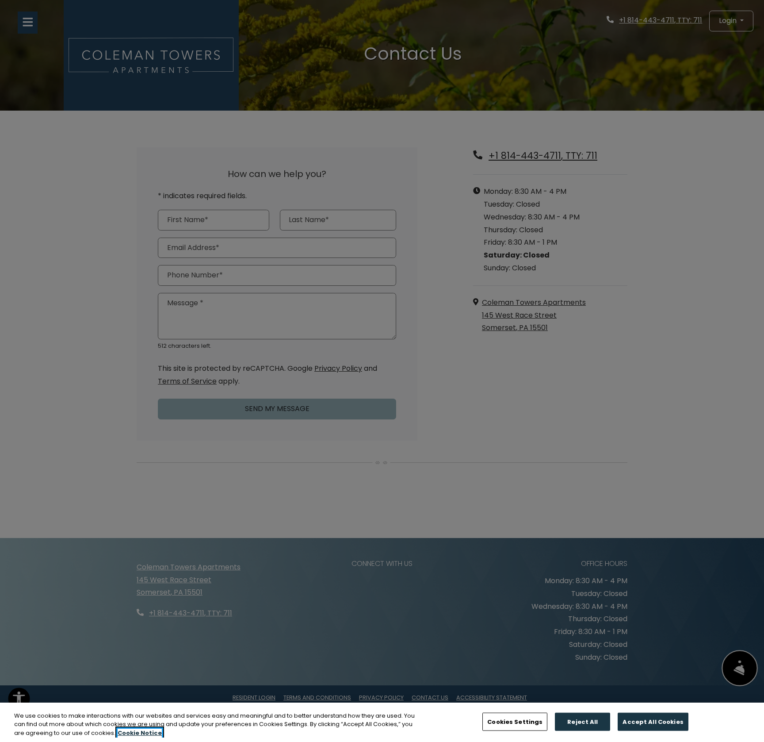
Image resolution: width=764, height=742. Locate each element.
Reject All (582, 721)
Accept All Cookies (653, 721)
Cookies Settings (514, 721)
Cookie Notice (140, 733)
